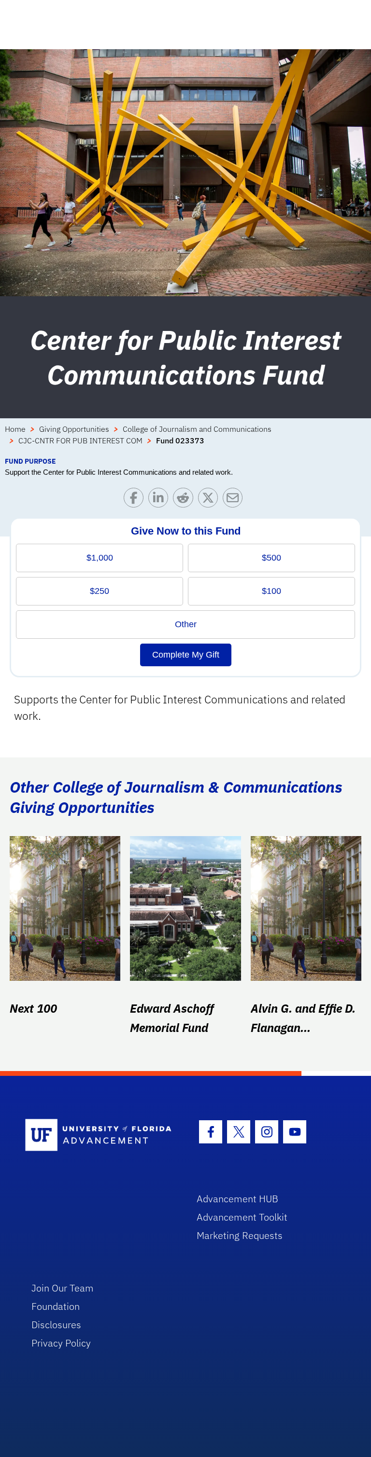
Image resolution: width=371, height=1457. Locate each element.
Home (15, 429)
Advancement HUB (237, 1198)
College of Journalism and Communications (197, 429)
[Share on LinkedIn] (160, 500)
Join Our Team (62, 1287)
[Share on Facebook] (136, 500)
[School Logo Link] (100, 1135)
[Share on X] (210, 500)
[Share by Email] (235, 500)
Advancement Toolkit (242, 1216)
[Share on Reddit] (185, 500)
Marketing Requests (240, 1235)
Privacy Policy (61, 1342)
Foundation (55, 1306)
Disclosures (56, 1324)
